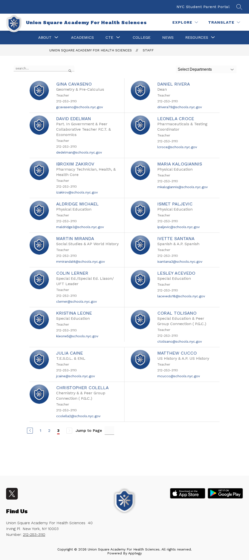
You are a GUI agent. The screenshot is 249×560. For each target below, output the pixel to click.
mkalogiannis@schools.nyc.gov (182, 187)
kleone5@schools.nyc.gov (77, 336)
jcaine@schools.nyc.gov (75, 376)
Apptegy (135, 553)
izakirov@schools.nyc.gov (77, 192)
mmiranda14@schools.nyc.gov (80, 261)
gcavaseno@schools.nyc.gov (79, 107)
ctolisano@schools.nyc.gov (179, 341)
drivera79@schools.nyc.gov (179, 107)
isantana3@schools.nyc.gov (179, 261)
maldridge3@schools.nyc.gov (80, 227)
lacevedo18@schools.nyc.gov (181, 296)
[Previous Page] (30, 431)
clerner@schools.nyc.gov (76, 301)
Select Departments (195, 69)
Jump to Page (89, 430)
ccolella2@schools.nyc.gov (78, 416)
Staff (148, 50)
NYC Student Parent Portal (203, 6)
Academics (82, 37)
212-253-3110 (34, 534)
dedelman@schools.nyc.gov (79, 152)
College (142, 37)
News (168, 37)
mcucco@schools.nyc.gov (178, 376)
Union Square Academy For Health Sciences (90, 50)
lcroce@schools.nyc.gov (177, 147)
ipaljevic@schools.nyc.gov (178, 227)
